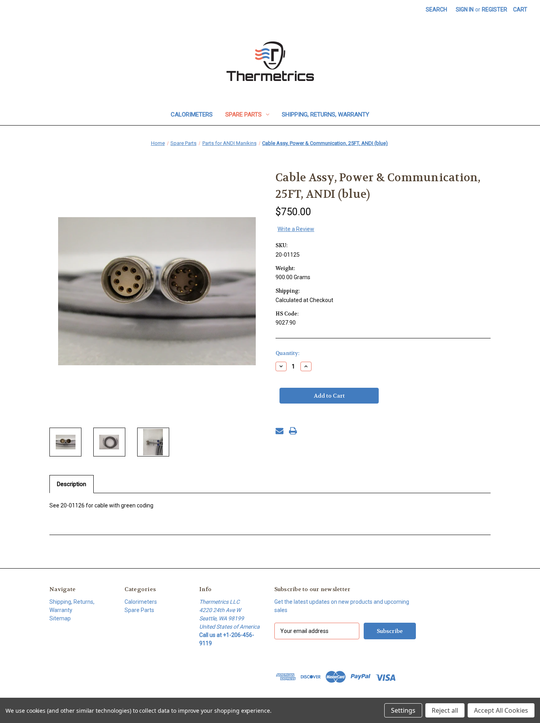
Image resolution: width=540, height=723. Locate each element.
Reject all (445, 710)
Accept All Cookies (501, 710)
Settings (403, 710)
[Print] (293, 430)
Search (436, 9)
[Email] (279, 430)
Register (494, 9)
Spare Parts (243, 114)
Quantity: (287, 353)
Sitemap (60, 618)
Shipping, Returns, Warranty (325, 114)
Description (71, 484)
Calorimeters (192, 114)
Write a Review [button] (296, 229)
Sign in (465, 9)
